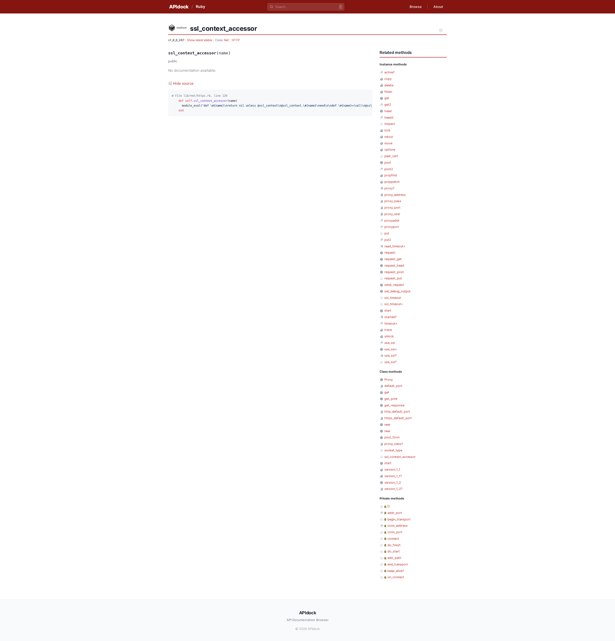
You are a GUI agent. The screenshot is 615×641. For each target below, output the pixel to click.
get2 (387, 104)
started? (390, 317)
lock (387, 130)
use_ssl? (390, 355)
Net (226, 40)
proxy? (389, 188)
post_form (392, 437)
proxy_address (395, 195)
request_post (394, 272)
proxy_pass (392, 201)
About (438, 7)
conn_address (397, 525)
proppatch (392, 182)
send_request (394, 285)
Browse (416, 7)
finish (388, 92)
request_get (393, 259)
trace (388, 330)
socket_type (393, 450)
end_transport (397, 564)
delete (388, 85)
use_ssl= (390, 349)
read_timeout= (394, 246)
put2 (387, 240)
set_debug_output (397, 291)
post (387, 162)
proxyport (391, 227)
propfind (390, 175)
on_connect (395, 577)
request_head (394, 265)
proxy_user (392, 214)
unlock (389, 336)
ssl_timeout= (393, 304)
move (388, 143)
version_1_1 (392, 469)
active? (389, 72)
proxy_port (392, 207)
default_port (393, 386)
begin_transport (399, 519)
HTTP (236, 40)
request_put (393, 278)
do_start (393, 551)
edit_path (394, 558)
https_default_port (398, 418)
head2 (389, 117)
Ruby (200, 6)
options (389, 149)
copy (388, 79)
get (386, 98)
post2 (388, 169)
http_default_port (397, 411)
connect (393, 538)
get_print (391, 399)
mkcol (388, 137)
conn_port (394, 532)
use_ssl (389, 343)
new (387, 424)
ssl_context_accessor (400, 457)
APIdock (179, 7)
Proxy (388, 379)
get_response (394, 405)
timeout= (390, 323)
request (389, 252)
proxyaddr (392, 220)
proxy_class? (393, 444)
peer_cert (391, 156)
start (387, 310)
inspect (389, 124)
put (386, 233)
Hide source (183, 83)
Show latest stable (200, 40)
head (388, 111)
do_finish (394, 545)
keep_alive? (395, 571)
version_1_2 (392, 482)
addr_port (394, 513)
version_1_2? (393, 489)
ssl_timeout (392, 298)
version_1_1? (393, 476)
